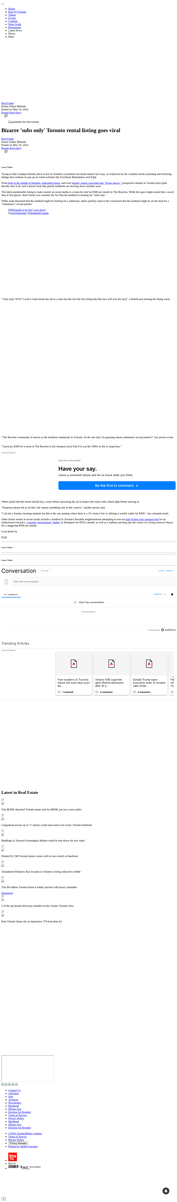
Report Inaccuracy (11, 112)
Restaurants (14, 27)
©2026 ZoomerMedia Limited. (25, 1133)
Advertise (13, 1093)
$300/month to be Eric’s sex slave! (27, 209)
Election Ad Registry (19, 1112)
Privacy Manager (18, 1143)
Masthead (13, 1105)
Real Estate (7, 103)
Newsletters (14, 1102)
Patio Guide (14, 24)
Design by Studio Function (23, 1146)
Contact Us (14, 1090)
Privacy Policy (16, 1118)
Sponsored (7, 893)
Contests (13, 21)
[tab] (11, 594)
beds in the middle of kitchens (23, 183)
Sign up (169, 571)
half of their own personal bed (142, 519)
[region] (88, 600)
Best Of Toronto (17, 11)
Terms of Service (17, 1115)
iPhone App (14, 1109)
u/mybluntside (18, 213)
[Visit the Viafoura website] (168, 629)
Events (12, 18)
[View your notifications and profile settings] (172, 594)
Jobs (10, 1096)
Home (11, 8)
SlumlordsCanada (39, 213)
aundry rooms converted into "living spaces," (97, 183)
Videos (12, 14)
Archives (13, 1099)
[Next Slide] (173, 677)
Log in (161, 571)
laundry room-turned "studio (43, 522)
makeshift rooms (50, 183)
